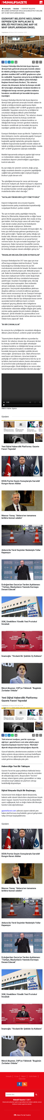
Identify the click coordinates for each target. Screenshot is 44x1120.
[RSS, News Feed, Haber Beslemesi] (24, 1084)
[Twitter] (6, 62)
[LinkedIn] (9, 62)
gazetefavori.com (9, 811)
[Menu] (41, 3)
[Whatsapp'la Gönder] (12, 62)
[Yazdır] (16, 62)
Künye (16, 1076)
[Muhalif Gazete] (14, 2)
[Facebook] (3, 62)
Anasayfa (8, 1076)
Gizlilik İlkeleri (33, 1076)
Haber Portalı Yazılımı (24, 1115)
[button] (33, 62)
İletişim (23, 1076)
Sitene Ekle (22, 1079)
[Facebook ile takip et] (19, 1084)
